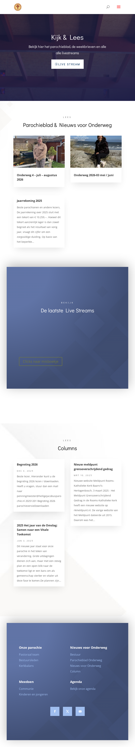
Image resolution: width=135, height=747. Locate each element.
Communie (26, 689)
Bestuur (75, 654)
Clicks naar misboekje (40, 361)
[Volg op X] (67, 711)
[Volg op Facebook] (54, 711)
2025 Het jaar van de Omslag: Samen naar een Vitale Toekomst (37, 529)
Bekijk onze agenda (82, 689)
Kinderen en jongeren (33, 694)
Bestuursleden (28, 660)
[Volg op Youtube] (80, 711)
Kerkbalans (26, 666)
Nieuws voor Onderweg (85, 666)
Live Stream (69, 64)
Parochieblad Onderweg (86, 660)
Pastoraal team (29, 654)
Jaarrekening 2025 (29, 201)
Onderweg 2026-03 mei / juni (94, 175)
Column (75, 671)
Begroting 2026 (27, 464)
